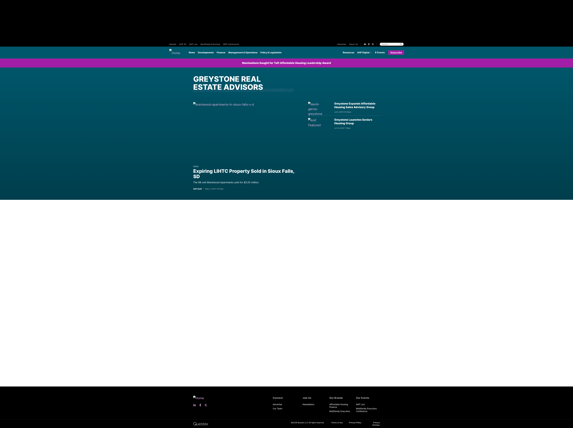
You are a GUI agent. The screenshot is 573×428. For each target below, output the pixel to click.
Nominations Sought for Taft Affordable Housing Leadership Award (286, 63)
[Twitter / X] (373, 44)
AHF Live (193, 44)
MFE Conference (231, 44)
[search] (401, 44)
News (192, 52)
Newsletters (308, 404)
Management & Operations (242, 52)
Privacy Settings (376, 423)
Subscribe (396, 52)
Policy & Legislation (271, 52)
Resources (348, 52)
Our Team (277, 408)
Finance (221, 52)
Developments (206, 52)
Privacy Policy (355, 422)
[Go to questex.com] (200, 423)
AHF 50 (182, 44)
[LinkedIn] (365, 44)
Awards (172, 44)
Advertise (341, 44)
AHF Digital (363, 52)
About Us (353, 44)
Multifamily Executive (210, 44)
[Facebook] (369, 44)
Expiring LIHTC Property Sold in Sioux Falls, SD (243, 173)
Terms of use (337, 422)
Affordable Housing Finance (338, 405)
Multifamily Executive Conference (366, 409)
